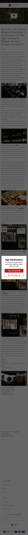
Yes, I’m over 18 (14, 271)
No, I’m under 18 (14, 275)
